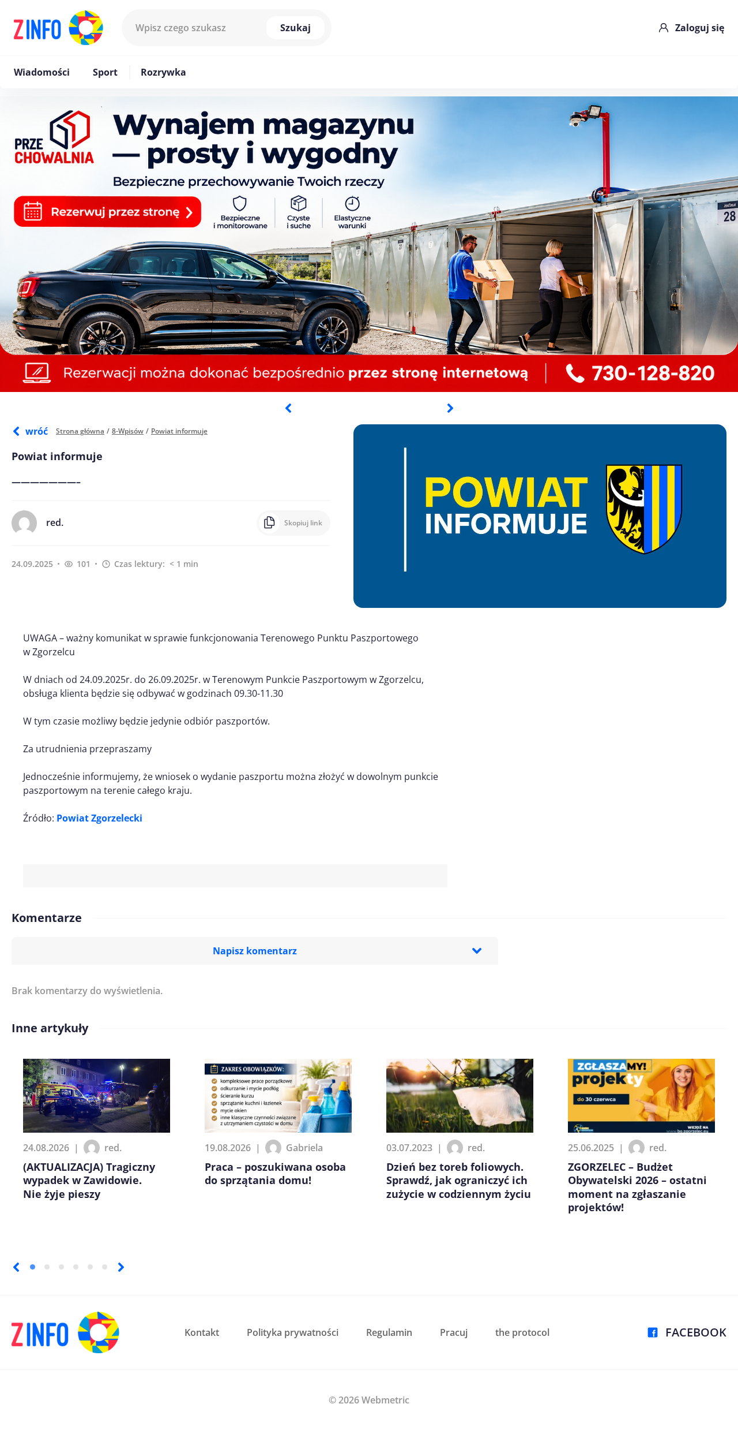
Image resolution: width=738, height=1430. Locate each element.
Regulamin (389, 1332)
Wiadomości (42, 72)
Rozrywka (163, 72)
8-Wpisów (128, 431)
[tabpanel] (369, 244)
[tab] (32, 1267)
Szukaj (295, 27)
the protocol (522, 1332)
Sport (105, 72)
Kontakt (201, 1332)
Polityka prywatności (292, 1332)
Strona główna (80, 431)
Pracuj (454, 1332)
